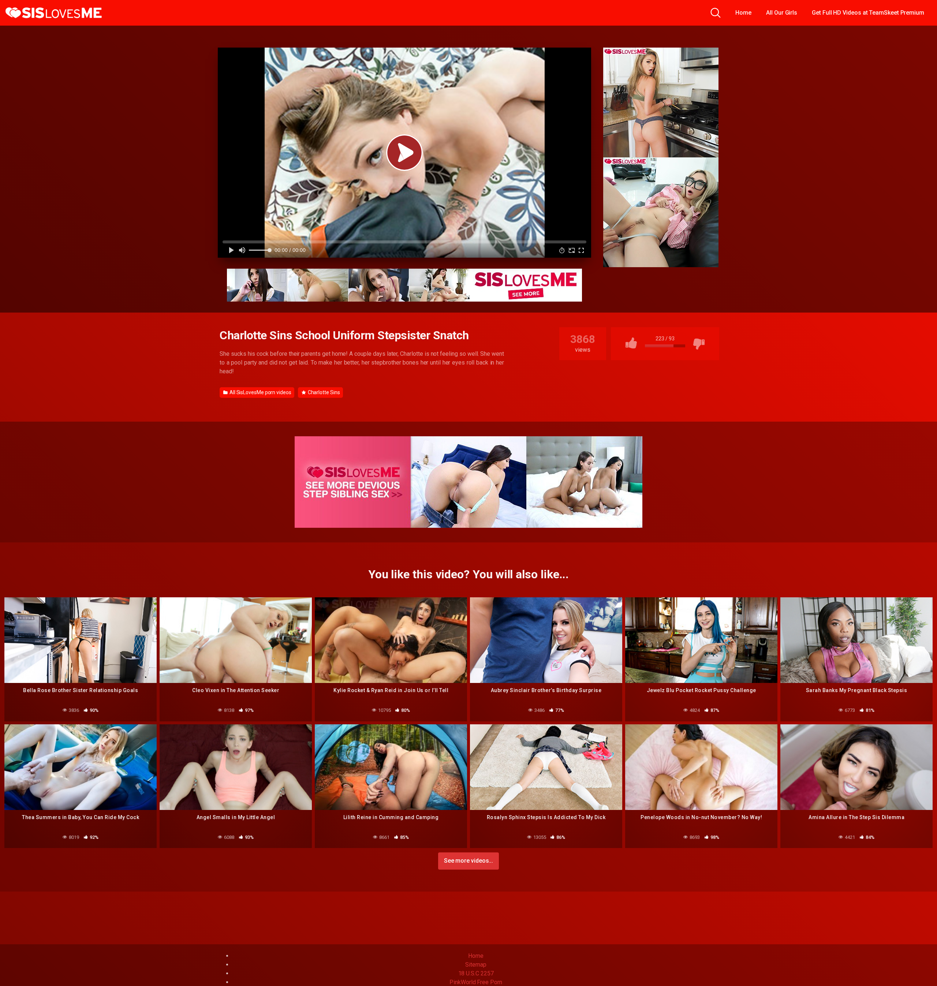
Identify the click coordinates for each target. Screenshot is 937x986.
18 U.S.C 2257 (476, 973)
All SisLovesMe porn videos (259, 392)
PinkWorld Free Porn (475, 982)
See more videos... (468, 860)
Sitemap (475, 964)
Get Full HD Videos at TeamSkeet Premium (868, 12)
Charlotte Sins (323, 392)
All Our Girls (781, 12)
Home (743, 12)
